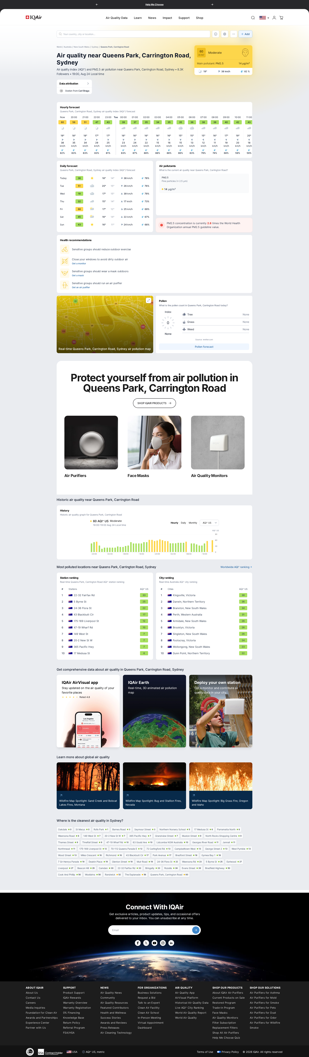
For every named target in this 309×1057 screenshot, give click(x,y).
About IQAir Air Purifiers (227, 992)
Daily (183, 522)
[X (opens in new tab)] (146, 943)
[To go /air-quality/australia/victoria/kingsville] (205, 595)
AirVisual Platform (186, 997)
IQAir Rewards (72, 997)
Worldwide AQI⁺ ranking (234, 567)
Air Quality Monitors (225, 1017)
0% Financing (71, 1012)
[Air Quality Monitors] (218, 442)
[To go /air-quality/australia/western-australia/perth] (205, 614)
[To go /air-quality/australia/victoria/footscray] (205, 640)
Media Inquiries (35, 1007)
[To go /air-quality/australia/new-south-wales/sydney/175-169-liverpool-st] (105, 621)
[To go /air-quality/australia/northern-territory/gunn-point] (205, 653)
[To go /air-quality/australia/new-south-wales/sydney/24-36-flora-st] (105, 608)
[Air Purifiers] (91, 442)
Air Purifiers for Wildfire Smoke (265, 1025)
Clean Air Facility (148, 1007)
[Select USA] (264, 17)
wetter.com (208, 339)
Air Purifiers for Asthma (265, 992)
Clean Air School (148, 1012)
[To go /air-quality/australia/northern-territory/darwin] (205, 601)
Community (107, 997)
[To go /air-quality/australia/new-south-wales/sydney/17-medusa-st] (105, 653)
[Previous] (96, 4)
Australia (68, 47)
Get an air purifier (81, 287)
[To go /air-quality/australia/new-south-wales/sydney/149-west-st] (105, 634)
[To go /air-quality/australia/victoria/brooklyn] (205, 627)
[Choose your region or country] (264, 17)
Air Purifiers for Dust (263, 1012)
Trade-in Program (223, 1007)
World (59, 47)
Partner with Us (36, 1027)
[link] (253, 17)
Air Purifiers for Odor (263, 1017)
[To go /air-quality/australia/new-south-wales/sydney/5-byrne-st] (105, 601)
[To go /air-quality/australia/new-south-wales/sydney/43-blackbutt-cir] (105, 614)
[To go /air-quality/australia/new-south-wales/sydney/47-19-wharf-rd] (105, 627)
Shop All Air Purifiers (225, 1032)
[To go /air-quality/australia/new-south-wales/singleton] (205, 634)
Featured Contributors (114, 1007)
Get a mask (78, 275)
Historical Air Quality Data (192, 1002)
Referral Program (74, 1027)
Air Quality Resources (114, 1002)
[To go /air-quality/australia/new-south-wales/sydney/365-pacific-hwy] (105, 647)
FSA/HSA (69, 1032)
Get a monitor (79, 263)
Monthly (193, 522)
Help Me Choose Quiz (226, 1037)
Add (247, 34)
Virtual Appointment (151, 1022)
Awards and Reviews (113, 1022)
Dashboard (145, 1027)
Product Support (73, 992)
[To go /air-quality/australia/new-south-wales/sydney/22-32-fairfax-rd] (105, 595)
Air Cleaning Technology (116, 1032)
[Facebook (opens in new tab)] (138, 943)
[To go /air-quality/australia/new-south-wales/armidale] (205, 621)
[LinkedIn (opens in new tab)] (171, 943)
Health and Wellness (113, 1012)
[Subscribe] (196, 930)
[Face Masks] (154, 442)
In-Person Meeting (149, 1017)
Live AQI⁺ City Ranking (189, 1007)
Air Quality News (111, 992)
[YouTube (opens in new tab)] (154, 943)
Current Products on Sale (228, 997)
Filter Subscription (224, 1022)
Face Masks (219, 1012)
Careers (31, 1002)
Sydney (95, 47)
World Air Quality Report (190, 1012)
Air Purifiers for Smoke (264, 1002)
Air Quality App (185, 992)
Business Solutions (149, 992)
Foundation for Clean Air (41, 1012)
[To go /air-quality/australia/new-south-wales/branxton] (205, 608)
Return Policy (71, 1022)
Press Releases (109, 1027)
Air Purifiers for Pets (263, 1007)
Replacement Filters (225, 1027)
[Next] (212, 4)
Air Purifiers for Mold (263, 997)
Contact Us (33, 997)
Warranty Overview (75, 1002)
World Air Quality (186, 1017)
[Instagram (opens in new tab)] (163, 943)
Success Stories (110, 1017)
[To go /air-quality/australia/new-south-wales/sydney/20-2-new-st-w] (105, 640)
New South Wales (81, 47)
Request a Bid (146, 997)
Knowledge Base (73, 1017)
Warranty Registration (77, 1007)
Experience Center (37, 1022)
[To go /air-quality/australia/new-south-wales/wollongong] (205, 647)
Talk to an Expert (149, 1002)
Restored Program (224, 1002)
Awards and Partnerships (42, 1017)
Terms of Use (205, 1051)
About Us (32, 992)
